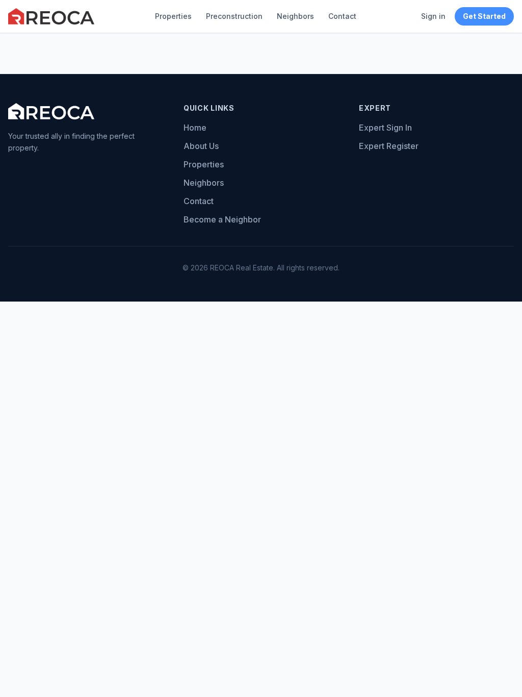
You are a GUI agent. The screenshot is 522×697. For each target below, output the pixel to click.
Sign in (433, 16)
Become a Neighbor (222, 219)
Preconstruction (234, 16)
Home (195, 127)
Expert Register (389, 146)
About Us (201, 146)
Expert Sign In (385, 127)
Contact (342, 16)
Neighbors (295, 16)
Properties (173, 16)
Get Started (484, 16)
